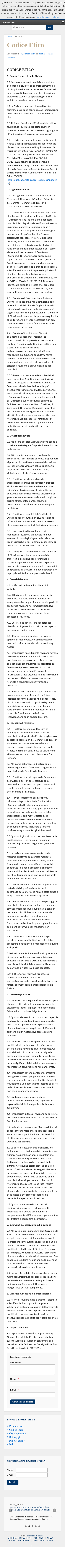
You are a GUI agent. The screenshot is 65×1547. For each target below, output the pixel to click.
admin (42, 53)
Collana (38, 1538)
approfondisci (43, 16)
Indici (12, 1444)
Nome (13, 1379)
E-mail (10, 1475)
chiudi (56, 16)
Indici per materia (43, 1541)
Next (54, 1510)
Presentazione (16, 1426)
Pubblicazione (17, 1440)
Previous (10, 1510)
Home (9, 36)
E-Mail (13, 1390)
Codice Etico (16, 1429)
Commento (15, 1363)
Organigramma (17, 1433)
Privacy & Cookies (19, 1541)
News (50, 1538)
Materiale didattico (19, 1538)
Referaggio (15, 1437)
